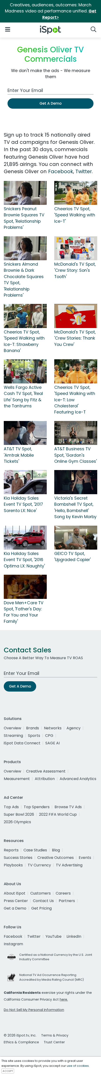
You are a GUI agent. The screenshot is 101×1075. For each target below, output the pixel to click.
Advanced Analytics (78, 778)
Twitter (83, 171)
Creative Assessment (46, 771)
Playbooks (13, 865)
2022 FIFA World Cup (58, 814)
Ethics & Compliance (21, 1042)
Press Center (16, 900)
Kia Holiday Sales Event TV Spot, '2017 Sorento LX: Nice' (23, 504)
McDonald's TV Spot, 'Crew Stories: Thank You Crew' (75, 338)
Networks (53, 728)
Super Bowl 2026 (19, 814)
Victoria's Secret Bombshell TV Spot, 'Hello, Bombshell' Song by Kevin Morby (75, 507)
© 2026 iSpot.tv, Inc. (20, 1035)
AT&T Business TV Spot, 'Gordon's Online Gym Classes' (75, 455)
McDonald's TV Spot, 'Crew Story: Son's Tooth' (75, 270)
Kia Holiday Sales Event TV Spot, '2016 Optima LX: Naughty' (24, 560)
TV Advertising (69, 865)
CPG (49, 735)
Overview (12, 728)
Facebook (60, 171)
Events (85, 857)
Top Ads (11, 807)
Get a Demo (15, 908)
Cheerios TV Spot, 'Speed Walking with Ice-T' (74, 215)
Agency (73, 728)
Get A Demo (50, 103)
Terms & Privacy (54, 1035)
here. (64, 999)
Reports (11, 850)
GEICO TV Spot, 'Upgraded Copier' (72, 556)
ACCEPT (8, 1071)
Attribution (45, 778)
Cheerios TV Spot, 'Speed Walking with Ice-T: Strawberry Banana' (24, 341)
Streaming (13, 735)
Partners (67, 900)
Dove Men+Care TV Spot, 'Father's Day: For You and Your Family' (23, 612)
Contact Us (43, 900)
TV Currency (39, 865)
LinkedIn (73, 936)
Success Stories (18, 857)
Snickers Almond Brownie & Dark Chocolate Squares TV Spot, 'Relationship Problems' (24, 279)
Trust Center (54, 1042)
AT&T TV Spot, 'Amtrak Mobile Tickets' (19, 455)
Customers (40, 893)
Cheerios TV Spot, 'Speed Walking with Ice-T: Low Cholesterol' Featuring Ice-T (74, 400)
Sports (34, 735)
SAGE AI (52, 743)
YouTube (54, 936)
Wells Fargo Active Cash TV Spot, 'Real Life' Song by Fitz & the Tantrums (23, 397)
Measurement (17, 778)
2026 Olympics (17, 822)
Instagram (13, 944)
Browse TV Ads (68, 807)
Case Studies (35, 850)
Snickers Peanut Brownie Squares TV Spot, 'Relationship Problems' (24, 218)
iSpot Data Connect (22, 743)
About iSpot (14, 893)
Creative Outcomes (55, 857)
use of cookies (78, 1066)
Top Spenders (37, 807)
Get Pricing (41, 908)
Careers (63, 893)
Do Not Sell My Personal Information (34, 1009)
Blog (56, 850)
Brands (32, 728)
